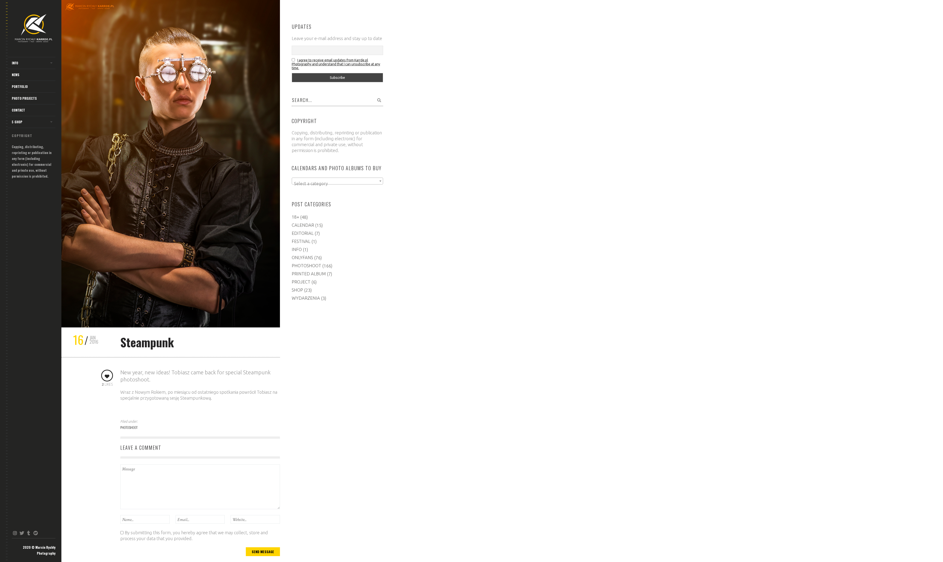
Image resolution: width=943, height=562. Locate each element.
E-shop (17, 121)
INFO (15, 62)
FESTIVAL (301, 241)
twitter (22, 533)
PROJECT (301, 281)
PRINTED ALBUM (309, 273)
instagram (15, 533)
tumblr (29, 533)
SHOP (297, 289)
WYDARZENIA (306, 297)
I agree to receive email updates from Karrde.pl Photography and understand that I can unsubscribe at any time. (336, 64)
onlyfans (35, 533)
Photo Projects (24, 98)
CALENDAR (303, 225)
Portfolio (20, 86)
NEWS (15, 74)
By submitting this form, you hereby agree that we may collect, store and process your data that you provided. (194, 535)
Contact (18, 110)
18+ (295, 216)
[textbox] (337, 183)
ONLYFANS (302, 257)
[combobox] (337, 181)
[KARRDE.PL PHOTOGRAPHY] (33, 28)
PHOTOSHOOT (129, 427)
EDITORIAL (303, 233)
